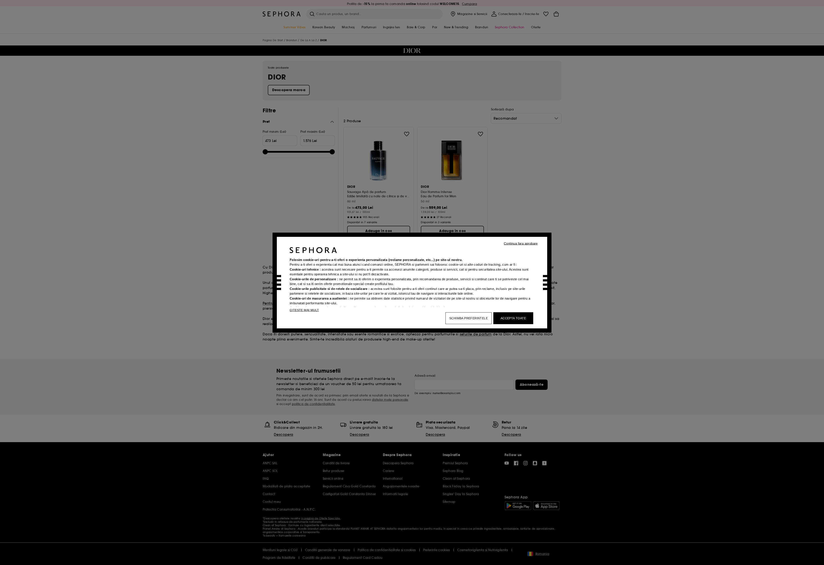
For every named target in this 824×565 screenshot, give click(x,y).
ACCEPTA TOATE (513, 318)
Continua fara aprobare (521, 243)
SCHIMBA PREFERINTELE (468, 318)
